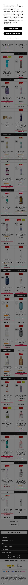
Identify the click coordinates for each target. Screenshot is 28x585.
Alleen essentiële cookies (13, 33)
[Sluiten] (25, 2)
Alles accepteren (13, 28)
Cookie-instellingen (13, 37)
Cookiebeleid (7, 23)
